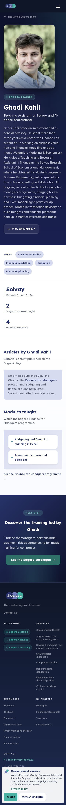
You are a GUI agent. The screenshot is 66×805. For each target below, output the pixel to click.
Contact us (10, 612)
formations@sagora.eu (20, 759)
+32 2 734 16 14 (16, 766)
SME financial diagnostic (43, 655)
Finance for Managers (41, 380)
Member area (11, 743)
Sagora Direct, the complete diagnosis (47, 638)
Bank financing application (44, 670)
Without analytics (32, 796)
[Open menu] (58, 6)
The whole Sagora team (22, 16)
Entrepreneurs (44, 724)
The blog (8, 712)
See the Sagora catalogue (31, 559)
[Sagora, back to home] (10, 6)
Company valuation (47, 662)
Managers (41, 705)
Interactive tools (13, 724)
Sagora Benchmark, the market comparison (49, 646)
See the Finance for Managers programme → (32, 476)
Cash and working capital (46, 688)
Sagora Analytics (18, 639)
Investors (41, 718)
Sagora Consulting (19, 647)
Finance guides (12, 737)
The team (9, 705)
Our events (9, 718)
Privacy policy (19, 788)
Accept (11, 796)
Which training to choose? (18, 730)
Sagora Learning (18, 631)
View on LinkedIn (23, 229)
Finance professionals (48, 712)
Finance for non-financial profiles (45, 679)
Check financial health (48, 630)
